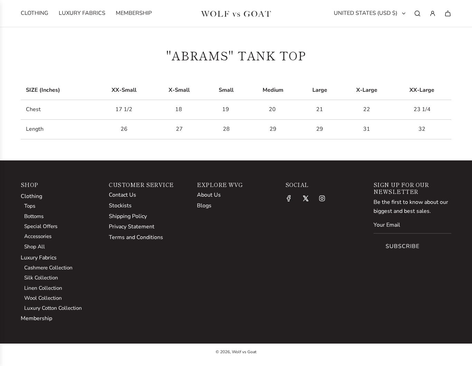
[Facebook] (288, 198)
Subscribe (402, 246)
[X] (305, 198)
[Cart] (447, 13)
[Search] (417, 13)
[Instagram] (322, 198)
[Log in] (432, 13)
